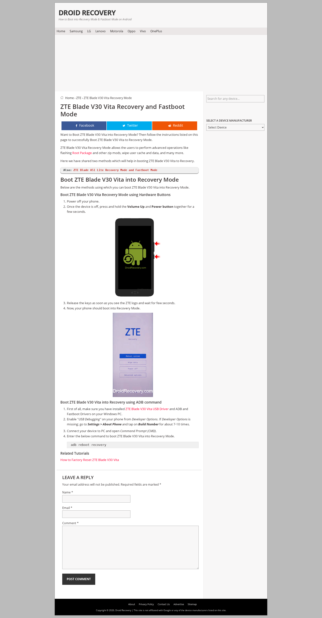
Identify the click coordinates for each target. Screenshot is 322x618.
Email (67, 508)
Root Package (82, 153)
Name (67, 492)
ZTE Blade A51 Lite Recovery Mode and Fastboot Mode (115, 170)
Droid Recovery (87, 12)
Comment (70, 523)
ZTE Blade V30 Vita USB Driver (147, 409)
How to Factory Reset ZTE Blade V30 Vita (89, 460)
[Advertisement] (161, 62)
